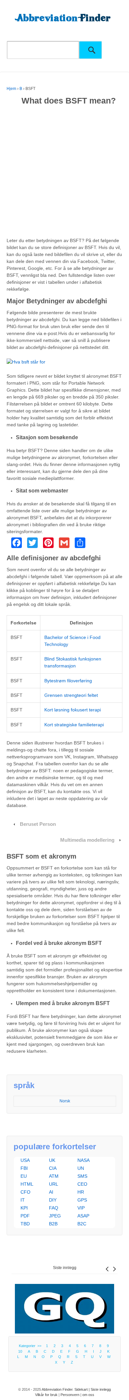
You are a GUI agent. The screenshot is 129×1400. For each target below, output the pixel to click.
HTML (27, 1184)
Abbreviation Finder (57, 1389)
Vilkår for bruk (46, 1395)
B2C (81, 1223)
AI (51, 1192)
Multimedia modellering (87, 840)
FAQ (53, 1207)
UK (52, 1160)
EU (24, 1176)
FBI (24, 1168)
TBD (25, 1223)
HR (80, 1192)
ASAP (83, 1215)
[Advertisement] (64, 172)
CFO (25, 1192)
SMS (82, 1176)
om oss (88, 1395)
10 (20, 1351)
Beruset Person (38, 824)
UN (80, 1168)
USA (25, 1160)
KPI (24, 1207)
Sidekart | (82, 1389)
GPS (82, 1200)
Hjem (11, 88)
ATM (54, 1176)
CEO (82, 1184)
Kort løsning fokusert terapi (72, 709)
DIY (53, 1200)
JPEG (55, 1215)
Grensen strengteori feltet (71, 695)
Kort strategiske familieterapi (74, 724)
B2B (53, 1223)
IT (23, 1200)
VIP (81, 1207)
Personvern (70, 1395)
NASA (83, 1160)
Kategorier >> (31, 1346)
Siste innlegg (64, 1267)
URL (53, 1184)
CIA (53, 1168)
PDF (25, 1215)
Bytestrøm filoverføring (68, 680)
